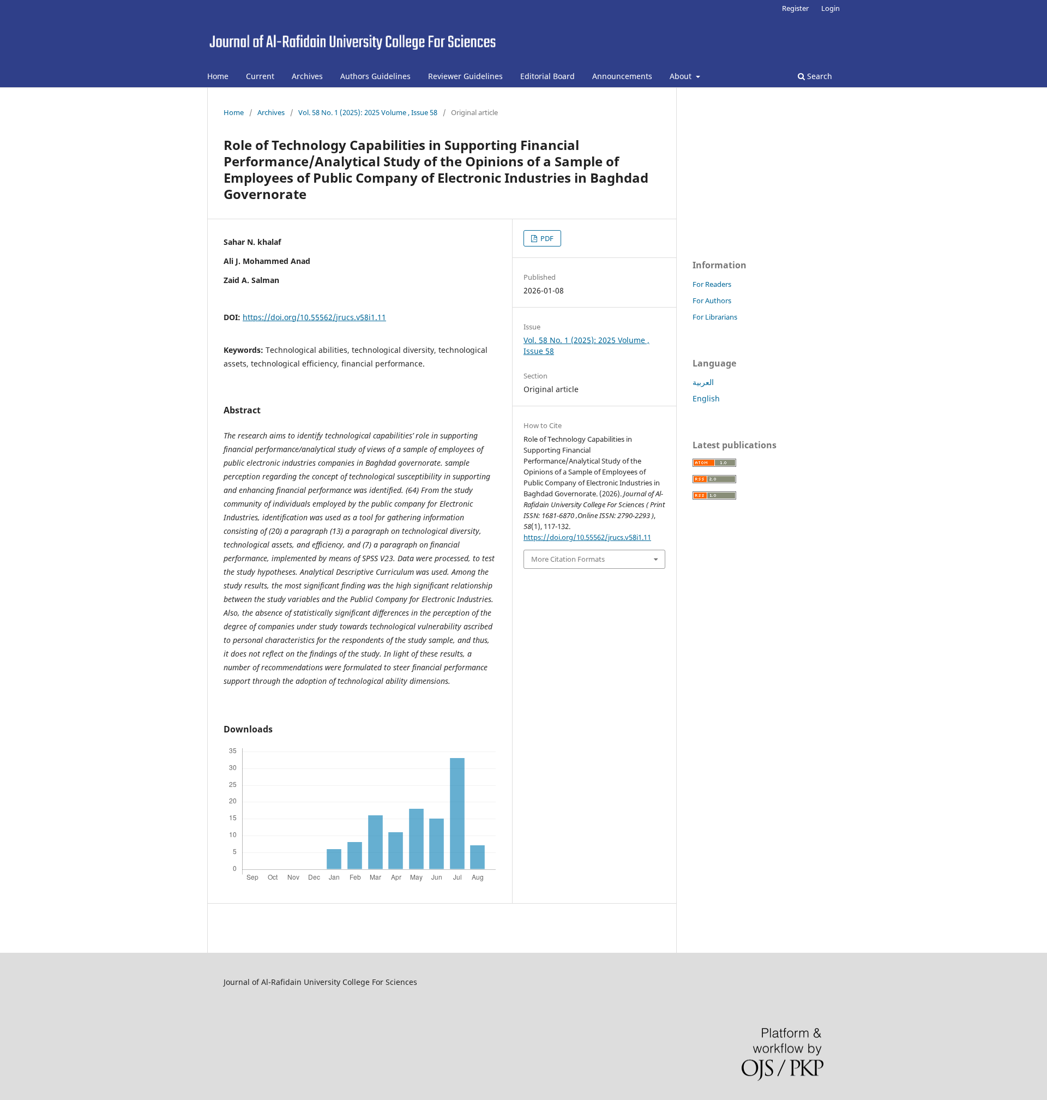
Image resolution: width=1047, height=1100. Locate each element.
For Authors (712, 300)
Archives (307, 76)
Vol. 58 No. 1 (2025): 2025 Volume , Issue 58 (367, 112)
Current (260, 76)
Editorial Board (547, 76)
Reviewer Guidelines (465, 76)
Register (795, 8)
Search (818, 76)
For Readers (712, 284)
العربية (703, 382)
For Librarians (715, 317)
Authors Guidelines (375, 76)
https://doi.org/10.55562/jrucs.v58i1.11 (314, 317)
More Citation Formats (568, 559)
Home (217, 76)
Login (830, 8)
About (682, 76)
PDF (546, 238)
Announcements (622, 76)
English (706, 398)
